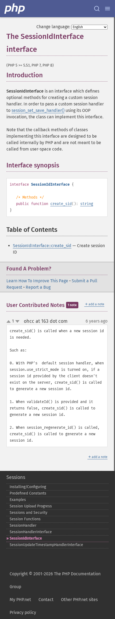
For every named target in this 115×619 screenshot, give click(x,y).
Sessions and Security (28, 512)
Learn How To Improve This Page (37, 280)
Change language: (53, 26)
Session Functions (25, 519)
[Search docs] (96, 8)
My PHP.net (20, 599)
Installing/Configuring (28, 487)
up (10, 322)
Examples (18, 499)
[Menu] (107, 8)
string (86, 204)
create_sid (61, 204)
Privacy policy (23, 612)
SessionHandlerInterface (31, 532)
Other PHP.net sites (79, 599)
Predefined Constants (28, 493)
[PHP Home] (15, 8)
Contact (46, 599)
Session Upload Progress (31, 506)
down (17, 321)
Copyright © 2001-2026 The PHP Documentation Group (55, 580)
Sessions (15, 477)
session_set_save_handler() (37, 110)
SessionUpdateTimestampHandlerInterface (46, 545)
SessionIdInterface (26, 538)
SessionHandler (23, 525)
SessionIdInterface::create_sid (42, 245)
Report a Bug (38, 287)
